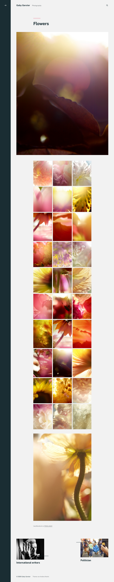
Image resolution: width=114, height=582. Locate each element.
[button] (5, 291)
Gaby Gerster (23, 5)
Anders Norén (44, 576)
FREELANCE (48, 526)
